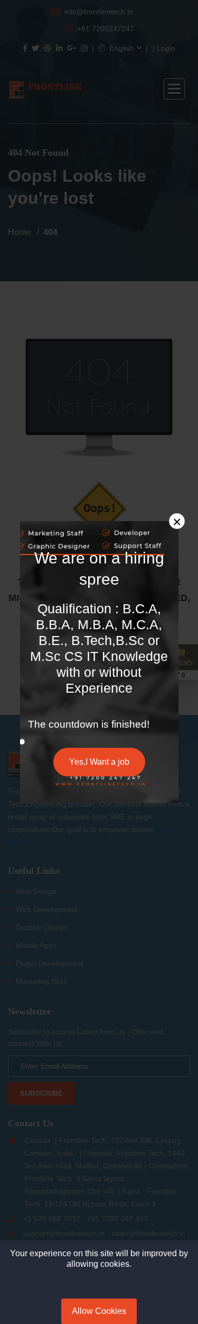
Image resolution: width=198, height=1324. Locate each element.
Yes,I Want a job (99, 761)
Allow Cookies (99, 1311)
